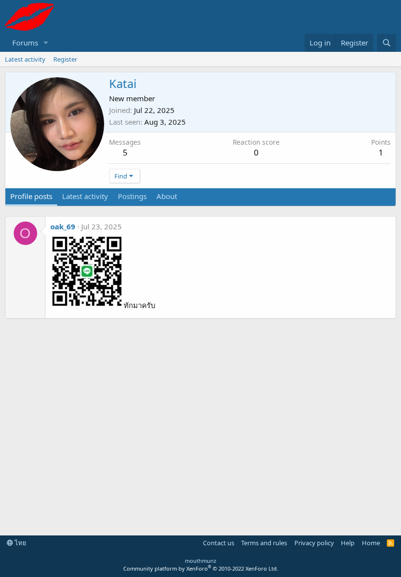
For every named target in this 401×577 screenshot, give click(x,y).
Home (371, 542)
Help (348, 542)
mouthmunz (200, 560)
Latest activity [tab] (85, 196)
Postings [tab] (132, 196)
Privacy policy (314, 542)
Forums (25, 42)
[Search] (386, 43)
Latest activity (25, 59)
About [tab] (166, 196)
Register (65, 59)
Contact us (218, 542)
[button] (46, 43)
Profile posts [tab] (31, 196)
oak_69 (62, 226)
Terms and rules (264, 542)
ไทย (19, 542)
